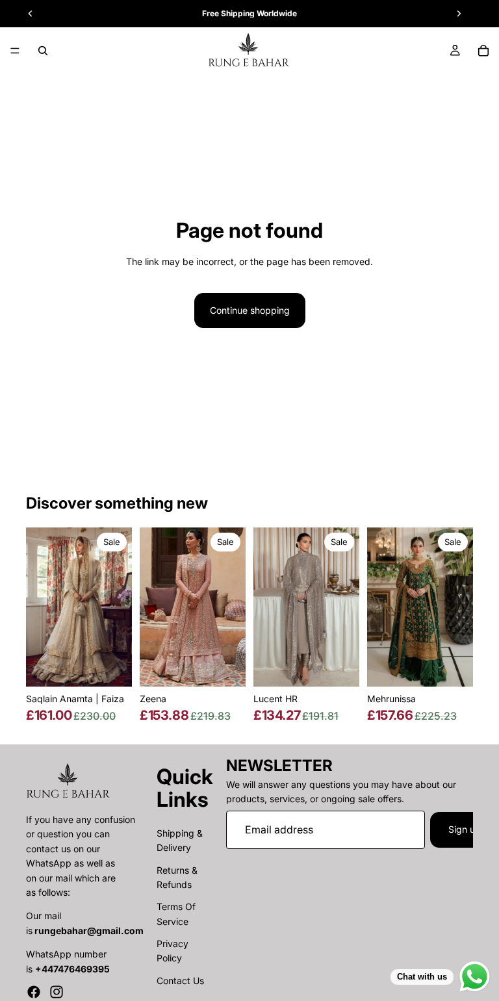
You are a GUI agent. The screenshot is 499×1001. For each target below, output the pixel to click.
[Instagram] (56, 992)
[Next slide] (117, 606)
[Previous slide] (40, 606)
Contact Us (180, 980)
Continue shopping (250, 310)
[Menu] (15, 51)
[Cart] (483, 50)
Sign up (464, 829)
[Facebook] (34, 992)
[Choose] (111, 666)
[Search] (43, 50)
